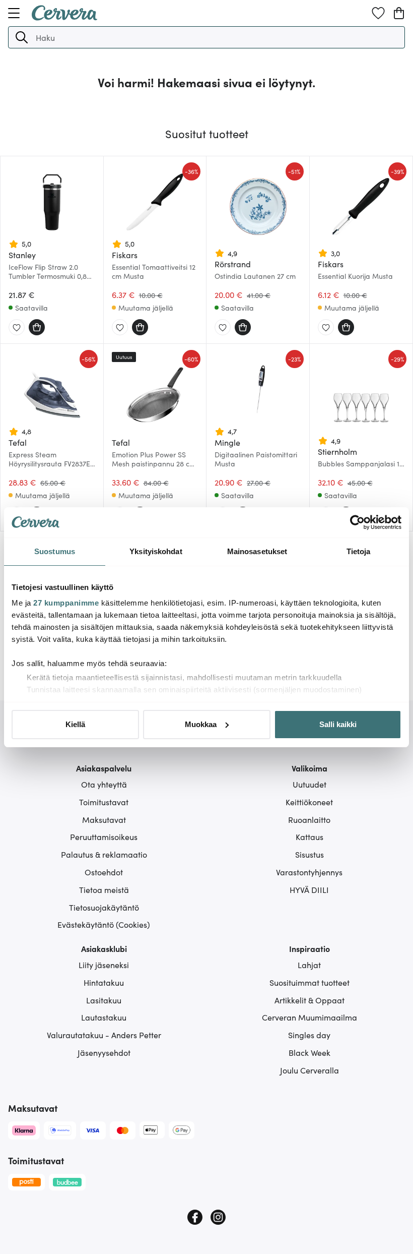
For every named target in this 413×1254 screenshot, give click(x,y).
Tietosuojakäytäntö (104, 907)
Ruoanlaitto (309, 819)
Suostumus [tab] (54, 551)
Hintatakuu (104, 982)
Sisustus (309, 854)
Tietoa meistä (104, 889)
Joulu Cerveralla (309, 1070)
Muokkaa (201, 724)
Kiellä (75, 724)
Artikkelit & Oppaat (309, 999)
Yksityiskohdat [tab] (155, 551)
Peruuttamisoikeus (103, 836)
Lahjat (309, 964)
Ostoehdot (104, 871)
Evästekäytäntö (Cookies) (103, 924)
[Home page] (64, 17)
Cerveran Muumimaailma (309, 1017)
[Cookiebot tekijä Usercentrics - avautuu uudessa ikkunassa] (357, 522)
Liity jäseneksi (104, 964)
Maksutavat (104, 819)
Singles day (309, 1034)
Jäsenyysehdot (104, 1052)
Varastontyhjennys (309, 871)
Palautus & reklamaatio (104, 854)
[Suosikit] (378, 13)
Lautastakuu (103, 1017)
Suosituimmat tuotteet (309, 982)
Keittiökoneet (309, 801)
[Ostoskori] (399, 13)
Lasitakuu (103, 999)
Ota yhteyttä (104, 784)
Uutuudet (309, 784)
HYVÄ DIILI (309, 889)
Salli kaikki (338, 724)
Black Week (309, 1052)
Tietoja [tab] (359, 551)
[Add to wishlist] (17, 327)
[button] (22, 37)
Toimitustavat (103, 801)
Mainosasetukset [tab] (257, 551)
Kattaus (309, 836)
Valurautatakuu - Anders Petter (104, 1034)
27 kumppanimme (66, 603)
